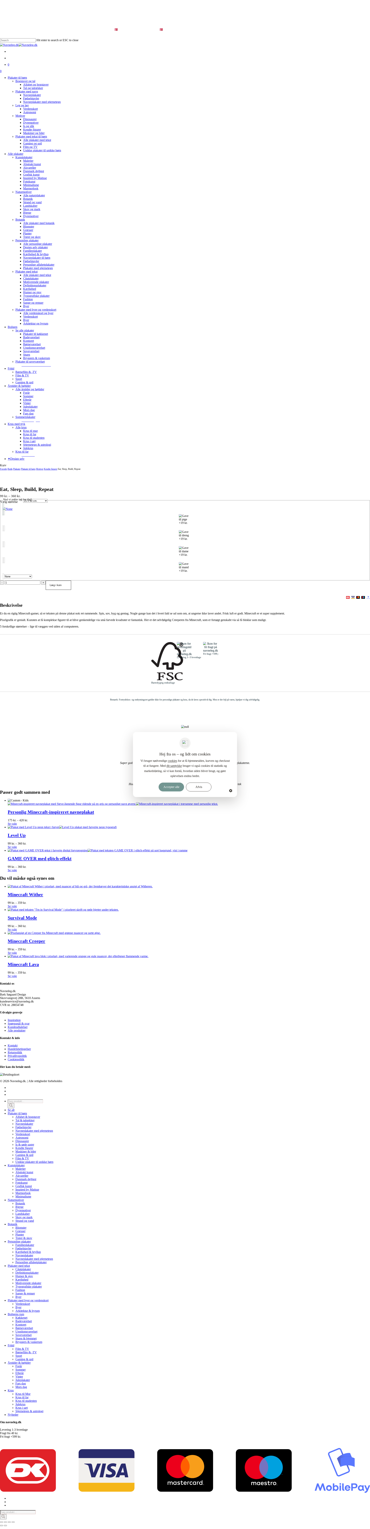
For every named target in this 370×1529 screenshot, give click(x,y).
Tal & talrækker (24, 1120)
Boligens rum (16, 1314)
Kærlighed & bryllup (28, 1252)
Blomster (20, 1227)
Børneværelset (24, 1328)
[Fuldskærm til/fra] (5, 1522)
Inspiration (14, 1020)
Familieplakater (24, 1245)
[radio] (185, 509)
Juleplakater (22, 1380)
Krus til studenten (26, 1400)
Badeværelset (23, 1321)
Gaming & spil (24, 1155)
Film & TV (22, 1158)
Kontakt (13, 1045)
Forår (18, 1366)
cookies (172, 760)
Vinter (19, 1376)
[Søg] (11, 1105)
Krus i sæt (21, 1407)
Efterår (19, 1373)
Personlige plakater (19, 1241)
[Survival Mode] (63, 909)
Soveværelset (23, 1335)
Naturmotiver (16, 1200)
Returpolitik (15, 1052)
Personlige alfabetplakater (31, 1262)
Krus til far (22, 1397)
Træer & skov (23, 1238)
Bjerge (19, 1207)
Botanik (20, 1203)
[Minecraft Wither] (80, 886)
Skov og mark (24, 1217)
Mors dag (21, 1387)
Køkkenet (21, 1317)
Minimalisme (23, 1196)
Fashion (20, 1290)
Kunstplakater (16, 1165)
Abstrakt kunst (24, 1172)
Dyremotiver (23, 1210)
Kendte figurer (50, 469)
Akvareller (21, 1175)
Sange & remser (25, 1293)
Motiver (39, 469)
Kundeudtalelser (18, 1027)
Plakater (16, 469)
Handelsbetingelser (19, 1049)
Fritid (11, 1345)
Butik (10, 469)
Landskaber (22, 1213)
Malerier (20, 1168)
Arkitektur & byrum (27, 1310)
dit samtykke (174, 765)
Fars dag (20, 1383)
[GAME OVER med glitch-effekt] (98, 850)
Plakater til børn (28, 469)
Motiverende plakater (28, 1283)
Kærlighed (21, 1279)
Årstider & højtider (19, 1362)
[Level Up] (62, 827)
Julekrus (20, 1404)
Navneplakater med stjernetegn (34, 1130)
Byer (18, 1297)
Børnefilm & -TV (26, 1352)
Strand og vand (24, 1220)
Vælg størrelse (9, 501)
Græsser (20, 1231)
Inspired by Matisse (27, 1189)
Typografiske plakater (28, 1286)
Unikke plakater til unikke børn (34, 1161)
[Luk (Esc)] (13, 1522)
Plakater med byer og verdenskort (28, 1300)
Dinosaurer (22, 1141)
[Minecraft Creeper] (54, 933)
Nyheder (13, 1414)
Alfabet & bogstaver (27, 1116)
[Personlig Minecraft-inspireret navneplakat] (113, 803)
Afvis (198, 787)
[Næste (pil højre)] (5, 1525)
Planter (19, 1234)
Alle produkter (16, 1030)
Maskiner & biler (25, 1151)
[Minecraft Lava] (78, 956)
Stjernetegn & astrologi (29, 1411)
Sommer (20, 1369)
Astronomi (21, 1137)
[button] (36, 365)
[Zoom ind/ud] (1, 1522)
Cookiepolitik (16, 1059)
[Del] (9, 1522)
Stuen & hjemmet (26, 1338)
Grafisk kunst (23, 1186)
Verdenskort (22, 1134)
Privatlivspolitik (17, 1055)
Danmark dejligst (25, 1179)
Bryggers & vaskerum (28, 1342)
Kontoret (20, 1324)
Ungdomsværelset (26, 1331)
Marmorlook (23, 1193)
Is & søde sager (24, 1144)
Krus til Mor (22, 1393)
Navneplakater (24, 1123)
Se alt (11, 1110)
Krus (11, 1390)
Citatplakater (23, 1269)
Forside (3, 469)
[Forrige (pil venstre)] (1, 1525)
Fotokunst (21, 1182)
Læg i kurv (56, 585)
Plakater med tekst (19, 1265)
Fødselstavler (23, 1127)
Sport (18, 1355)
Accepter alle (171, 787)
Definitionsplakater (27, 1272)
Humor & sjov (24, 1276)
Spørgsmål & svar (18, 1023)
